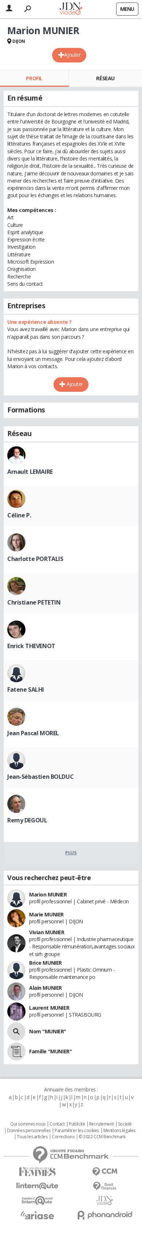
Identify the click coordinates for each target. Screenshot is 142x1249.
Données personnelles (29, 1130)
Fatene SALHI (25, 689)
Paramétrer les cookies (77, 1130)
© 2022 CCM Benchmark (102, 1136)
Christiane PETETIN (33, 602)
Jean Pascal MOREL (33, 733)
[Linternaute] (37, 1186)
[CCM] (104, 1171)
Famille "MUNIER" (50, 1051)
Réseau (105, 78)
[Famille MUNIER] (16, 1051)
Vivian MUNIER (46, 932)
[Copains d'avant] (37, 1200)
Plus (70, 852)
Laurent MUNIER (49, 1007)
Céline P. (19, 515)
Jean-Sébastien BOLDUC (40, 777)
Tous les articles (32, 1136)
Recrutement (101, 1124)
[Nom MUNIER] (16, 1031)
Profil (34, 78)
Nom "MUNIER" (47, 1031)
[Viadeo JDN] (104, 1200)
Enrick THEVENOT (31, 646)
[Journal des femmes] (37, 1171)
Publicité (77, 1124)
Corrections (63, 1136)
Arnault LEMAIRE (30, 472)
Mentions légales (119, 1130)
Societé (125, 1124)
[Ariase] (37, 1215)
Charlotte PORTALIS (35, 559)
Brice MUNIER (45, 962)
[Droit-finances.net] (104, 1186)
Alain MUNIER (45, 987)
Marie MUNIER (46, 914)
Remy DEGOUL (27, 820)
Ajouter (72, 54)
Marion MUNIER (48, 894)
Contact (57, 1124)
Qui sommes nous (28, 1124)
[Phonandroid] (104, 1215)
